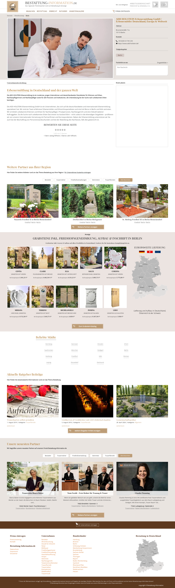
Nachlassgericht (47, 561)
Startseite (9, 15)
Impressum (14, 551)
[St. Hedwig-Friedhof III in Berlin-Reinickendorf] (142, 201)
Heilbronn (100, 506)
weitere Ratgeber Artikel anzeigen (87, 431)
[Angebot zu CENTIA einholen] (18, 257)
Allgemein (138, 422)
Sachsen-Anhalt (78, 552)
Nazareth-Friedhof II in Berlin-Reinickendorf (32, 219)
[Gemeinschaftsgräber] (142, 401)
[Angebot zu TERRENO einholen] (42, 296)
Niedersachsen (78, 569)
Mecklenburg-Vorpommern (82, 548)
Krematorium (46, 569)
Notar (43, 546)
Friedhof (27, 222)
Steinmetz (95, 456)
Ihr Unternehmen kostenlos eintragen (78, 172)
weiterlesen (11, 426)
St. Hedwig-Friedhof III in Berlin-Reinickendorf (142, 219)
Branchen (30, 11)
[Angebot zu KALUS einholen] (91, 257)
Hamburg (49, 356)
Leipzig (48, 362)
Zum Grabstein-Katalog (87, 326)
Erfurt (126, 344)
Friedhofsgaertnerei (48, 550)
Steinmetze (96, 180)
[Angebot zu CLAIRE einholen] (42, 257)
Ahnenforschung (19, 15)
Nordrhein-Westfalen (80, 567)
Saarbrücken (48, 350)
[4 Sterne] (62, 130)
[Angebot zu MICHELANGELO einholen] (66, 296)
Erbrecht (53, 11)
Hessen (75, 571)
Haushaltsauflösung (48, 554)
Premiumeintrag (20, 187)
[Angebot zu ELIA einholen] (66, 257)
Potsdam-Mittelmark (43, 508)
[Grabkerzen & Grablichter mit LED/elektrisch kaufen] (87, 401)
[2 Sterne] (58, 130)
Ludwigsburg (154, 508)
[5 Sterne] (65, 130)
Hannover (74, 344)
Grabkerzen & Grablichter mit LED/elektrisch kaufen (86, 419)
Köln (100, 356)
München (74, 350)
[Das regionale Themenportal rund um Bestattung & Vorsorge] (12, 6)
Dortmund (100, 362)
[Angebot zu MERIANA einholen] (18, 296)
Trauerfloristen (110, 180)
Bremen (126, 356)
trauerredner (61, 180)
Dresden (100, 344)
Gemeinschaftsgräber (126, 419)
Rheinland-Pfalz (78, 565)
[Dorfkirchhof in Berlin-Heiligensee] (87, 201)
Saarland (76, 563)
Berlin (27, 15)
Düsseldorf (74, 362)
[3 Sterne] (60, 130)
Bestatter (48, 180)
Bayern (75, 559)
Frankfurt (74, 356)
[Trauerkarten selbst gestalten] (33, 401)
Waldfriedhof (46, 571)
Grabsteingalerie (76, 11)
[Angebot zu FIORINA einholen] (91, 296)
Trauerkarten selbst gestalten (20, 419)
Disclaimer (13, 553)
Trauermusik (46, 574)
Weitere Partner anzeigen (87, 515)
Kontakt (12, 542)
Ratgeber (63, 11)
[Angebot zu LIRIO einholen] (115, 296)
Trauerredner (61, 456)
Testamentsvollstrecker (50, 563)
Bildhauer (45, 548)
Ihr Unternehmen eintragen (87, 525)
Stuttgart (100, 350)
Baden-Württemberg (89, 506)
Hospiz (44, 557)
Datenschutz (14, 549)
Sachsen (76, 554)
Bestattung (42, 11)
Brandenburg (30, 508)
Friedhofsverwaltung (79, 456)
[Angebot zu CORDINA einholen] (115, 257)
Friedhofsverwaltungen (79, 180)
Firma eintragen (123, 11)
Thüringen (76, 557)
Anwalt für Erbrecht (48, 544)
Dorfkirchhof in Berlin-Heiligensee (87, 219)
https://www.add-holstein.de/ (128, 43)
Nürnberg (48, 344)
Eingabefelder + (162, 63)
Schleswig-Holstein (79, 546)
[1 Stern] (56, 130)
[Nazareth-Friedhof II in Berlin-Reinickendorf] (33, 201)
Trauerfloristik (30, 422)
